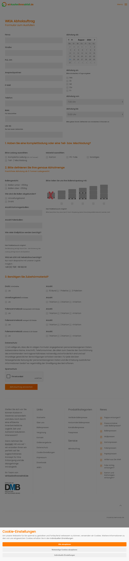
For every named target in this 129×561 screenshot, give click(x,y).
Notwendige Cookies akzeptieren (64, 550)
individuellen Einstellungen (61, 538)
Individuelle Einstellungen (64, 555)
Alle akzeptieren (64, 544)
